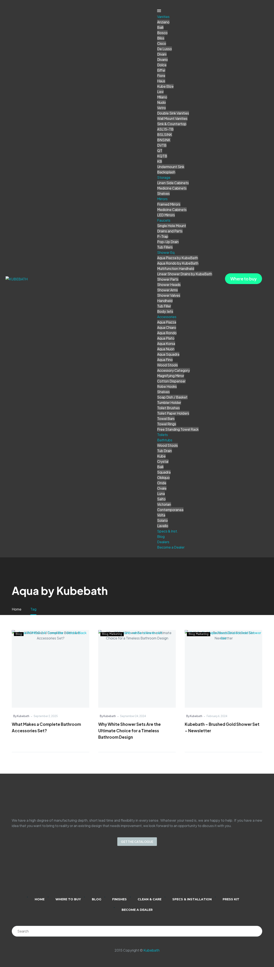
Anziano (163, 22)
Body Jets (165, 311)
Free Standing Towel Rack (178, 429)
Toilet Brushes (168, 408)
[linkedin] (120, 874)
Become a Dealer (171, 547)
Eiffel (161, 70)
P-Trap (162, 236)
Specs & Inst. (167, 531)
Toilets (162, 434)
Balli (160, 27)
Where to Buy (68, 899)
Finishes (119, 899)
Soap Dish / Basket (172, 397)
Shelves (163, 193)
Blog (161, 536)
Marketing (115, 634)
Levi (160, 91)
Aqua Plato (165, 338)
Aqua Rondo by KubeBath (177, 263)
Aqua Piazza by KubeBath (177, 258)
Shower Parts (168, 279)
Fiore (161, 75)
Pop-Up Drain (168, 241)
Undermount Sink (170, 166)
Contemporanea (170, 509)
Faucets (163, 220)
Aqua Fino (165, 359)
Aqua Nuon (165, 349)
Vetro (161, 107)
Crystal (162, 461)
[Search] (257, 931)
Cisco (161, 43)
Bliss (160, 38)
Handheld (165, 300)
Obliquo (163, 477)
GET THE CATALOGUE (137, 842)
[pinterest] (153, 874)
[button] (88, 747)
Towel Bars (166, 418)
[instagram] (131, 874)
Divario (162, 59)
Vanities (163, 16)
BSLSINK (164, 134)
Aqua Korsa (166, 343)
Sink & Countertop (171, 124)
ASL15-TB (165, 129)
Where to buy (243, 278)
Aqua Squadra (168, 354)
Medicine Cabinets (172, 188)
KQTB (162, 156)
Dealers (163, 542)
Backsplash (166, 172)
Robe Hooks (167, 386)
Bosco (162, 32)
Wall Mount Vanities (172, 118)
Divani (162, 54)
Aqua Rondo (167, 333)
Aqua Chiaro (166, 327)
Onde (161, 483)
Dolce (162, 65)
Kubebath (151, 950)
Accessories (166, 316)
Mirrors (162, 199)
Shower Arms (167, 290)
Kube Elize (165, 86)
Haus (161, 81)
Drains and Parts (170, 231)
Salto (161, 499)
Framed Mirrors (168, 204)
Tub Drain (164, 450)
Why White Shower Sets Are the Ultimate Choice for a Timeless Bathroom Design (129, 731)
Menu (159, 11)
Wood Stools (167, 365)
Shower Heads (169, 284)
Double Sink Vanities (173, 113)
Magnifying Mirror (170, 375)
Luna (161, 493)
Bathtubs (164, 440)
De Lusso (164, 49)
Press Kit (231, 899)
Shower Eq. (166, 252)
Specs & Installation (192, 899)
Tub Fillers (165, 247)
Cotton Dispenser (171, 381)
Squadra (164, 472)
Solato (162, 520)
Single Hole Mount (171, 225)
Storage (163, 177)
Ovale (162, 488)
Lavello (162, 525)
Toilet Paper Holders (173, 413)
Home (40, 899)
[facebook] (142, 874)
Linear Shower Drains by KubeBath (184, 274)
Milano (162, 97)
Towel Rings (166, 424)
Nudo (161, 102)
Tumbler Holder (169, 402)
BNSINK (163, 140)
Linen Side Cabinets (173, 182)
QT (159, 150)
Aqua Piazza (166, 322)
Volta (161, 515)
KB (159, 161)
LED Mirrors (166, 215)
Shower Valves (168, 295)
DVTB (162, 145)
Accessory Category (173, 370)
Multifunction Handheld (175, 268)
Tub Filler (164, 306)
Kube (161, 456)
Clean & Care (149, 899)
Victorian (164, 504)
